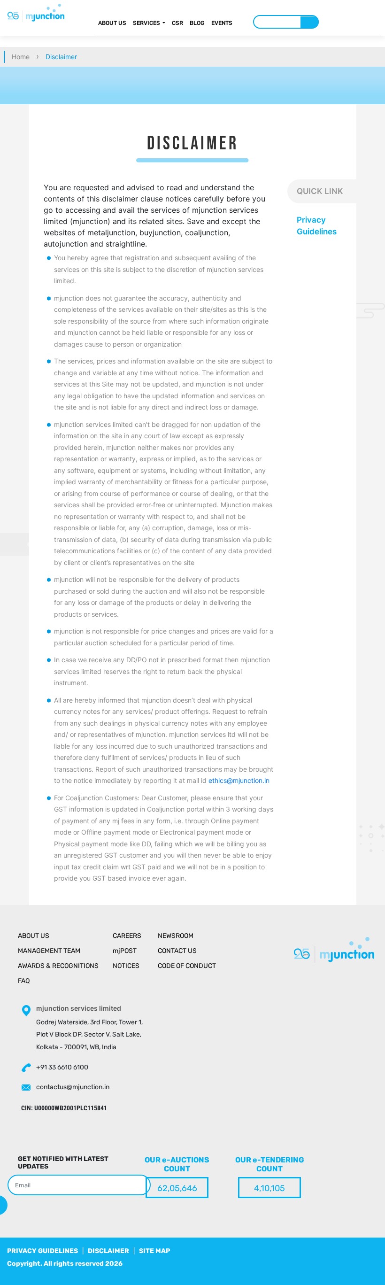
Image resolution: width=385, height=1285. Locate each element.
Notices (126, 966)
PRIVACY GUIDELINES (42, 1251)
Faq (24, 981)
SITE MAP (154, 1251)
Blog (197, 23)
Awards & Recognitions (58, 966)
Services (146, 23)
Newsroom (175, 936)
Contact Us (177, 951)
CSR (177, 23)
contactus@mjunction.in (72, 1087)
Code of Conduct (187, 966)
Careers (127, 936)
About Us (112, 23)
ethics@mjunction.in (239, 780)
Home (21, 57)
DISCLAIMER (108, 1251)
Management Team (49, 951)
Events (221, 23)
